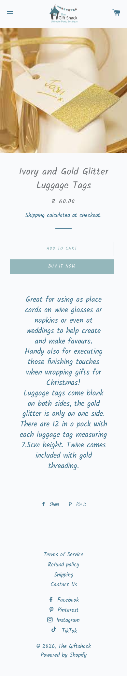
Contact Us (63, 584)
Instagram (67, 620)
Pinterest (67, 610)
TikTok (69, 631)
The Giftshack (74, 646)
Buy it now (62, 266)
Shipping (35, 215)
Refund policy (63, 565)
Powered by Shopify (64, 655)
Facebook (67, 600)
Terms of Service (63, 554)
